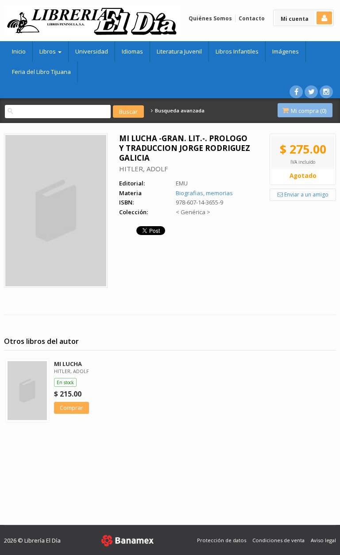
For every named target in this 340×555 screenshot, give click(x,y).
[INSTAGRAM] (326, 91)
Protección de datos (221, 540)
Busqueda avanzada (179, 110)
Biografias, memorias (204, 193)
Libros (48, 51)
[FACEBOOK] (296, 91)
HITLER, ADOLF (143, 168)
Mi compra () (308, 111)
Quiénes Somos (210, 18)
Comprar (71, 408)
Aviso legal (323, 540)
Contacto (252, 18)
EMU (182, 183)
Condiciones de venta (278, 540)
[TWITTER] (311, 91)
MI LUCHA (68, 364)
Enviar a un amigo (305, 194)
